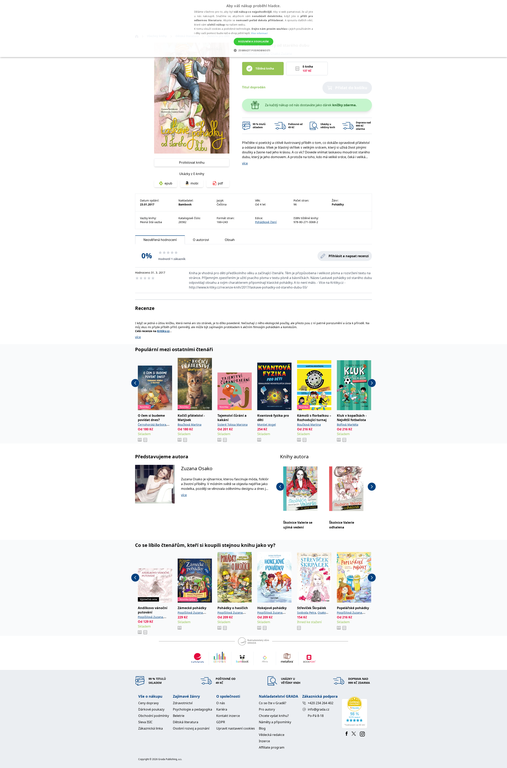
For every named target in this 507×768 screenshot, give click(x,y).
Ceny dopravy (148, 703)
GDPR (220, 722)
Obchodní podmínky (153, 716)
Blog (262, 728)
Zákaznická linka (150, 728)
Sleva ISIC (145, 722)
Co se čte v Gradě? (272, 703)
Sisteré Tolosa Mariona (232, 424)
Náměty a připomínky (275, 722)
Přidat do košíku (351, 87)
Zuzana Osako (197, 468)
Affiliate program (271, 747)
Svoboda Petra (306, 612)
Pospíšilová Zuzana (150, 617)
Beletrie (178, 716)
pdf (220, 183)
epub (168, 183)
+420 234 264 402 (320, 703)
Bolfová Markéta (347, 424)
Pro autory (267, 709)
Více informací (259, 33)
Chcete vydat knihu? (274, 716)
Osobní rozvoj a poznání (191, 728)
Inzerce (264, 741)
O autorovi (201, 240)
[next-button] (372, 383)
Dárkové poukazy (151, 709)
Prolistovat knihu (192, 162)
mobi (194, 183)
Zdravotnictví (183, 703)
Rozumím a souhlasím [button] (253, 41)
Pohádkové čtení (266, 222)
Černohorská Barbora (152, 424)
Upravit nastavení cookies (235, 728)
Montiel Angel (266, 424)
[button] (253, 50)
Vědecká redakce (271, 735)
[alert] (253, 28)
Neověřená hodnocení (160, 240)
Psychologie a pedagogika (192, 709)
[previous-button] (135, 383)
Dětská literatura (185, 722)
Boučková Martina (189, 424)
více (245, 163)
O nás (220, 703)
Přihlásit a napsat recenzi (349, 256)
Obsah (230, 240)
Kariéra (221, 709)
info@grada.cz (318, 709)
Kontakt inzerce (228, 716)
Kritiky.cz (163, 331)
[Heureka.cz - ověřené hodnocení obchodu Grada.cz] (355, 712)
